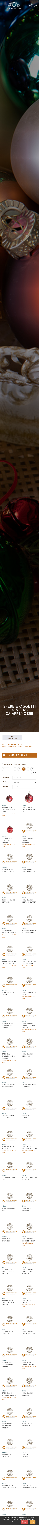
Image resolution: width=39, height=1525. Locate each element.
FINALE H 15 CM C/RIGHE (8, 992)
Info (33, 1522)
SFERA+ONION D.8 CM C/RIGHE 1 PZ (9, 964)
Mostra (6, 786)
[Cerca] (24, 5)
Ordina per (7, 782)
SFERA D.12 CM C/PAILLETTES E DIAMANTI (8, 1302)
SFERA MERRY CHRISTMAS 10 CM (28, 869)
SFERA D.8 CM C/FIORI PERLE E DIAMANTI (8, 1363)
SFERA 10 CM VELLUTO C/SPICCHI (29, 1149)
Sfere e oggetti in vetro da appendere (17, 747)
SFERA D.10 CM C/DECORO (27, 1054)
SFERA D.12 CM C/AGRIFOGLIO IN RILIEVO (9, 1057)
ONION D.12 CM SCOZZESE (27, 1116)
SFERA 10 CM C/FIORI (29, 1303)
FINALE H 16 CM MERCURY (9, 1149)
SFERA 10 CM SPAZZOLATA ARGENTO (7, 1425)
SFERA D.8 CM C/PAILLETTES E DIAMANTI (8, 1271)
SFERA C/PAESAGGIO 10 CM (29, 995)
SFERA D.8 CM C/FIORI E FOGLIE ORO (9, 811)
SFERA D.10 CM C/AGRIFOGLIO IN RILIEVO (29, 1026)
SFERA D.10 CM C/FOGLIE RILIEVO (9, 1395)
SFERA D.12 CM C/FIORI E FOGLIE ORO (28, 809)
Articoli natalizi (15, 745)
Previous (6, 769)
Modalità (7, 777)
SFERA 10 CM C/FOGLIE (26, 1455)
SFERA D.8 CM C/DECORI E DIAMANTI (9, 841)
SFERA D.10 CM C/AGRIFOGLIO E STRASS (8, 1024)
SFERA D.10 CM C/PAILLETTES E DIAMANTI (27, 1271)
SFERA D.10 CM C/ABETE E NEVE (8, 869)
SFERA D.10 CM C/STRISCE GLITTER (29, 900)
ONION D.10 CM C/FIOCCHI (27, 1424)
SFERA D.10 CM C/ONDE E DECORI (29, 1241)
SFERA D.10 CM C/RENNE (27, 1393)
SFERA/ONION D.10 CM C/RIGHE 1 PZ (29, 964)
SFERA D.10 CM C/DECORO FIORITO (9, 1485)
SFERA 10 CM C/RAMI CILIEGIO (29, 1364)
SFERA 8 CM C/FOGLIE (6, 1455)
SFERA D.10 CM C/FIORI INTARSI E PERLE (28, 1332)
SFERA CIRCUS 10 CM (8, 1208)
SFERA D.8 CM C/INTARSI (27, 1208)
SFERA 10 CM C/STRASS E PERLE (9, 933)
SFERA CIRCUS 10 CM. (8, 1177)
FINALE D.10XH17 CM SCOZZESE (8, 1085)
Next (34, 772)
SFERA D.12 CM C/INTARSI (7, 1239)
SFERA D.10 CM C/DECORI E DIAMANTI (28, 841)
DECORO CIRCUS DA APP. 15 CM (29, 1177)
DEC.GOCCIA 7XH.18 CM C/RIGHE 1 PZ (29, 931)
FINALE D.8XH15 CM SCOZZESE (29, 1085)
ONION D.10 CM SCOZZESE (8, 1116)
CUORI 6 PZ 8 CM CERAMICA (8, 900)
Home (4, 745)
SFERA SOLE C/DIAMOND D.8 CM (29, 1485)
